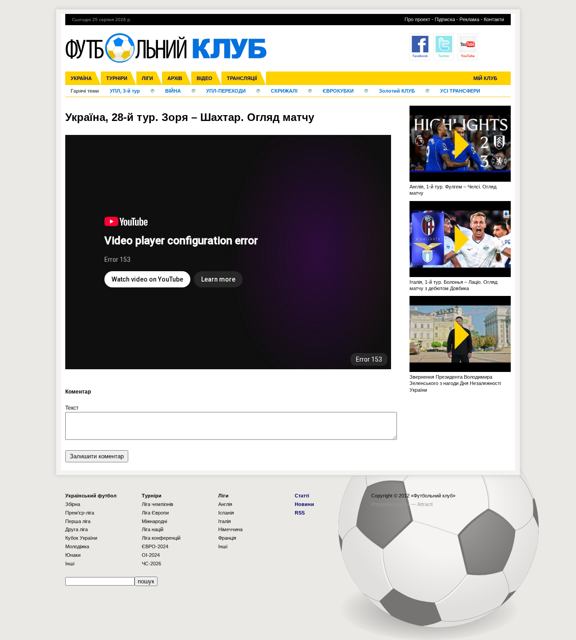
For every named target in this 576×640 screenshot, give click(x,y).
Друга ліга (76, 529)
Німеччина (230, 529)
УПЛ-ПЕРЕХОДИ (226, 91)
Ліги (147, 78)
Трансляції (242, 78)
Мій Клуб (485, 78)
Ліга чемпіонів (157, 504)
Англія (225, 504)
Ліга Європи (155, 512)
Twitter (443, 46)
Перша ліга (77, 521)
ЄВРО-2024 (155, 546)
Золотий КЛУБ (397, 91)
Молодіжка (77, 546)
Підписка (445, 19)
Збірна (72, 504)
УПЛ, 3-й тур (125, 91)
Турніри (116, 78)
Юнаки (73, 555)
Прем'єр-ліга (79, 512)
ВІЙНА (173, 91)
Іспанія (226, 512)
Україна (81, 78)
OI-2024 (151, 555)
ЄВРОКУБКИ (338, 91)
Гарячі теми (85, 91)
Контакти (494, 19)
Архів (174, 78)
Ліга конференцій (161, 538)
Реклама (469, 19)
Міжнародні (154, 521)
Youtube (467, 46)
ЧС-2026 (151, 563)
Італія (224, 521)
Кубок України (81, 538)
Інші (69, 563)
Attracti (424, 504)
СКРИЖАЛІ (284, 91)
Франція (227, 538)
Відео (204, 78)
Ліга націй (152, 529)
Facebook (420, 46)
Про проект (417, 19)
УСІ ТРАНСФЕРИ (460, 91)
